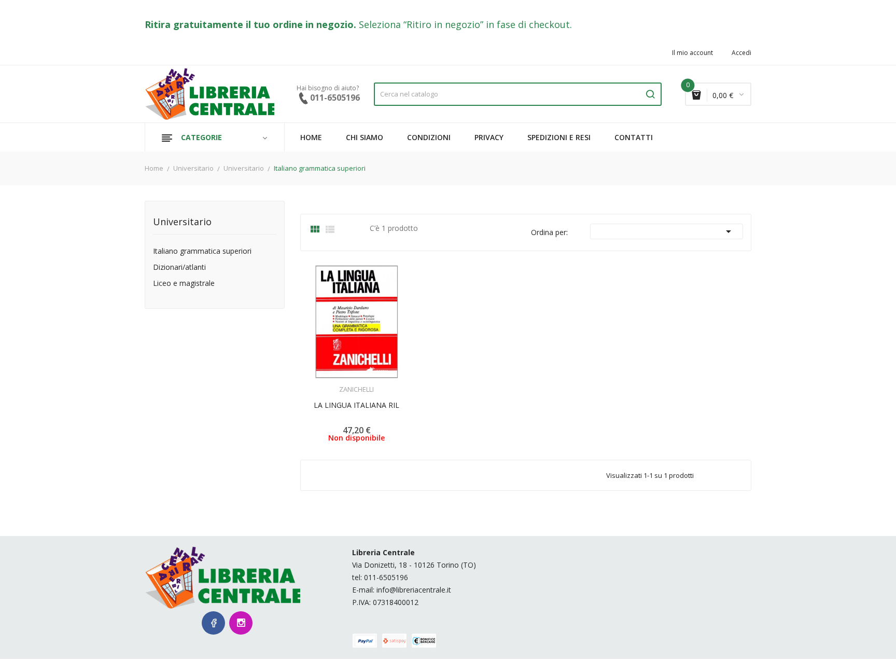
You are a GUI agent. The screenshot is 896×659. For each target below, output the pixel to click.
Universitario (182, 222)
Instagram (241, 623)
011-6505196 (386, 577)
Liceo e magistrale (184, 283)
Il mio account (692, 53)
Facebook (213, 623)
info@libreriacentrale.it (413, 590)
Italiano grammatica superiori (202, 251)
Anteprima (327, 383)
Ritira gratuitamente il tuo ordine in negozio (249, 24)
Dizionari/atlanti (179, 267)
